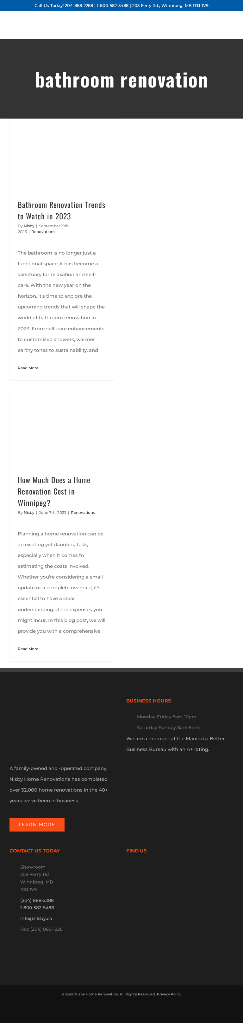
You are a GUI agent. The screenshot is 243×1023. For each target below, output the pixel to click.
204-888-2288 (79, 5)
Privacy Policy (169, 994)
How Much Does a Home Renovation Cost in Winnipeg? (54, 491)
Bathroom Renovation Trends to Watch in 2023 (61, 210)
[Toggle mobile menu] (235, 29)
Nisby (29, 225)
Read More (28, 368)
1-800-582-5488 (112, 5)
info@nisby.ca (36, 918)
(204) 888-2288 (37, 900)
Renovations (43, 231)
